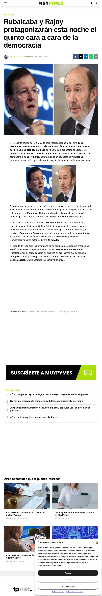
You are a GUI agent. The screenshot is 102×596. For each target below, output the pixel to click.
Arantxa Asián (19, 57)
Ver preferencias (68, 587)
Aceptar (68, 573)
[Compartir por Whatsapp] (91, 56)
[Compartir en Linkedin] (86, 56)
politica (58, 311)
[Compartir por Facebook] (75, 56)
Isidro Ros (9, 518)
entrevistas (49, 311)
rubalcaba (72, 311)
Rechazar (68, 580)
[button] (97, 542)
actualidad (30, 311)
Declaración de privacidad (74, 592)
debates (39, 311)
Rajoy (64, 311)
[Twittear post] (80, 56)
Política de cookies (58, 592)
